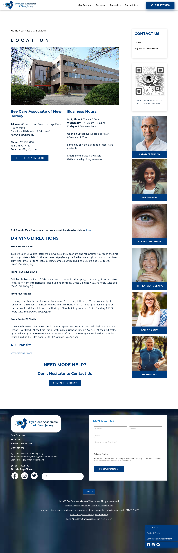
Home (14, 30)
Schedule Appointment (29, 157)
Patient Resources (21, 443)
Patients (114, 5)
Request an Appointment (146, 49)
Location (139, 42)
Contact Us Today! (65, 383)
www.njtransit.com (21, 352)
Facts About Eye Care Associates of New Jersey (89, 518)
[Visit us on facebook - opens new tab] (148, 544)
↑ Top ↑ (89, 491)
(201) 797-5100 (132, 510)
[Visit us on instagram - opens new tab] (153, 544)
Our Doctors (84, 5)
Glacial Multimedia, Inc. (102, 505)
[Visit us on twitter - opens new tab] (158, 544)
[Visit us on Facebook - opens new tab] (15, 475)
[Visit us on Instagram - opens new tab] (24, 475)
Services (100, 5)
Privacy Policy (101, 514)
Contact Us (130, 5)
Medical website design (76, 505)
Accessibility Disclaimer (81, 514)
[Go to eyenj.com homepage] (47, 424)
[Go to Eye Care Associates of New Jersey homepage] (20, 5)
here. (89, 230)
